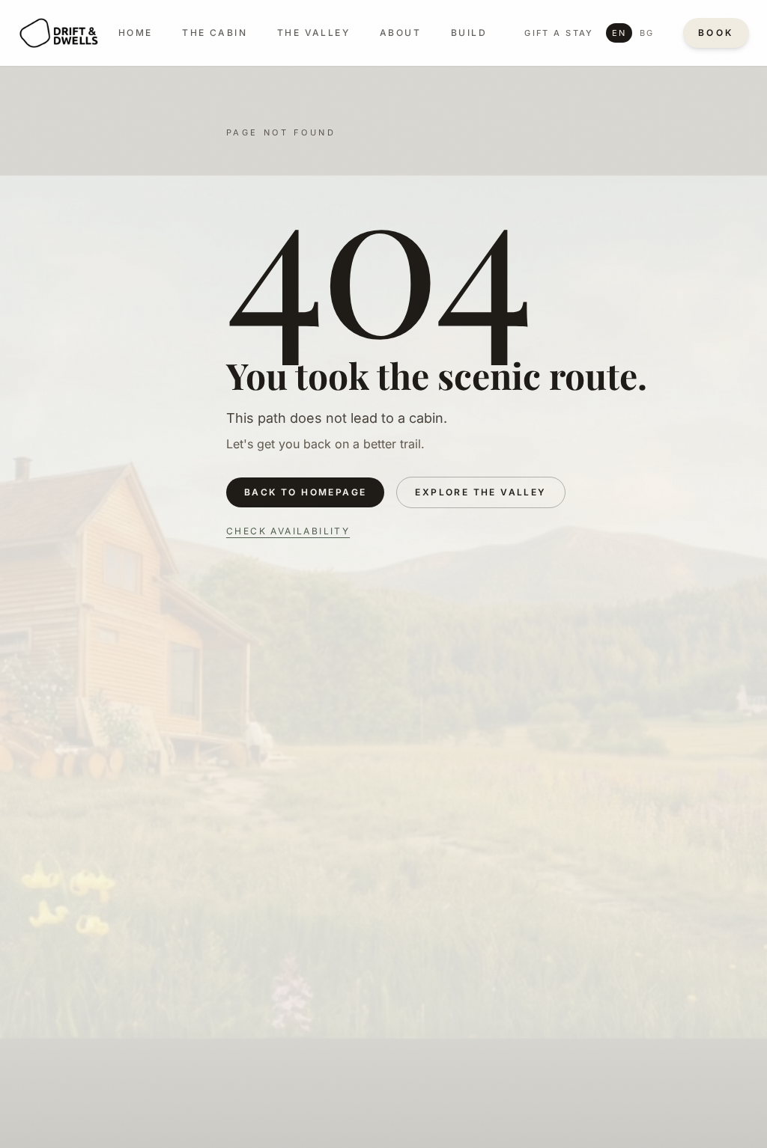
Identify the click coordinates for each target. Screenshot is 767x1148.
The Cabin (214, 32)
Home (135, 32)
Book (716, 32)
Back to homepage (305, 492)
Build (469, 32)
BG (647, 33)
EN (619, 33)
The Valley (313, 32)
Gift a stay (559, 33)
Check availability (288, 531)
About (400, 32)
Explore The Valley (480, 492)
